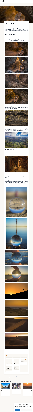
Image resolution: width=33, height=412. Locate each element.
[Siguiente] (31, 390)
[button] (31, 404)
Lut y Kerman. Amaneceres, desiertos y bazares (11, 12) (27, 391)
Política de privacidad (6, 405)
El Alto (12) (14, 390)
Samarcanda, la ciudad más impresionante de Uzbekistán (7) (5, 391)
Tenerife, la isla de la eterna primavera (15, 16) (23, 376)
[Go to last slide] (1, 390)
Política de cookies (11, 405)
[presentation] (5, 386)
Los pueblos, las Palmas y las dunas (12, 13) (9, 376)
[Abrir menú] (31, 1)
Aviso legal (2, 405)
